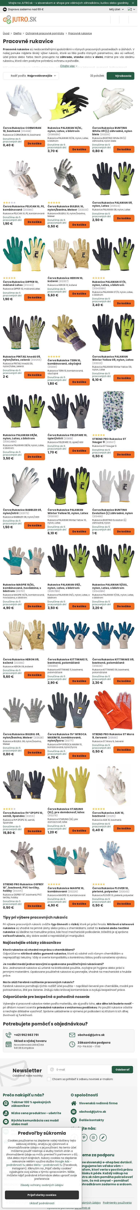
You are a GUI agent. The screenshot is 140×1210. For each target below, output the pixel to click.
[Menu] (133, 19)
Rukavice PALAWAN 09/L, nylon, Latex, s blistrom (64, 586)
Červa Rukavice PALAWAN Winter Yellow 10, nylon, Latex (68, 511)
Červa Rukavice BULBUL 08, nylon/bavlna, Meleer (21, 735)
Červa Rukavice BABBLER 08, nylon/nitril (22, 511)
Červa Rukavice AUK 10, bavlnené (108, 814)
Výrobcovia (123, 76)
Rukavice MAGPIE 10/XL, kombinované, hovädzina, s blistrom (22, 588)
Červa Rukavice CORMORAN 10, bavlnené (22, 129)
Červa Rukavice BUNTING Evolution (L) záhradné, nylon (112, 511)
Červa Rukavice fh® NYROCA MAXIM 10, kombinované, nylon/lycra (67, 737)
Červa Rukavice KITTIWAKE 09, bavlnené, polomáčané (113, 661)
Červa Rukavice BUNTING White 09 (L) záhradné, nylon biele (112, 131)
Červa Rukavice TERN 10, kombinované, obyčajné (64, 361)
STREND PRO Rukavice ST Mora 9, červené (113, 735)
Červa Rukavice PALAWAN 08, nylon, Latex (112, 204)
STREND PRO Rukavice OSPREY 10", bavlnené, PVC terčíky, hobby (23, 887)
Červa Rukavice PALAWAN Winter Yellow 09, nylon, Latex (112, 358)
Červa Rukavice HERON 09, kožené (21, 661)
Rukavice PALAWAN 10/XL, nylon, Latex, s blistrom (65, 129)
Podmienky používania (117, 1203)
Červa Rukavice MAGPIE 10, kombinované (66, 889)
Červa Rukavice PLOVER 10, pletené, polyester (110, 889)
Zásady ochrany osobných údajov (41, 1185)
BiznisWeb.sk (82, 1208)
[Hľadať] (115, 19)
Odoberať (122, 1069)
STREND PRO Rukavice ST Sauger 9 (109, 440)
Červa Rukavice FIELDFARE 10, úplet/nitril (67, 436)
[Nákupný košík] (124, 19)
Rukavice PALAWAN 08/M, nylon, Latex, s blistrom (20, 436)
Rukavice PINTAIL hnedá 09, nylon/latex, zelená (22, 358)
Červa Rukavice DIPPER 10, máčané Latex (20, 283)
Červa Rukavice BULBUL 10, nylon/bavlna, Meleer (66, 208)
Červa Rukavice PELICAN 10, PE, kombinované (24, 208)
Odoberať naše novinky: (28, 1075)
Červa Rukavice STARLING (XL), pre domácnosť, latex (66, 810)
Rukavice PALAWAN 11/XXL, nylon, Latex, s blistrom (110, 586)
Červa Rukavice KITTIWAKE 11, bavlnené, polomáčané (68, 661)
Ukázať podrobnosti (42, 1203)
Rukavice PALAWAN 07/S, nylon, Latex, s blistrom (109, 283)
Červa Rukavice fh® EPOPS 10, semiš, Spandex (23, 814)
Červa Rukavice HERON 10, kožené (65, 279)
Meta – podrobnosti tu (48, 1165)
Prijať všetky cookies (42, 1195)
